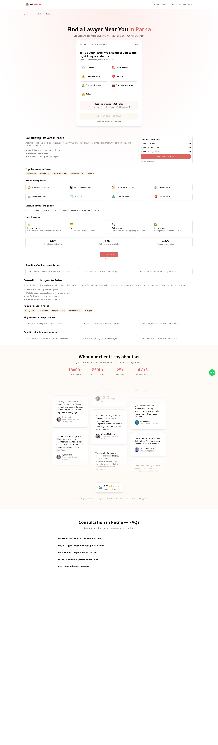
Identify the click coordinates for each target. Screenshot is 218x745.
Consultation (38, 14)
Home (156, 4)
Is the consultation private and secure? (78, 559)
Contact (173, 4)
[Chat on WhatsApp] (212, 372)
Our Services (184, 4)
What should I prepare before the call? (77, 552)
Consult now (109, 254)
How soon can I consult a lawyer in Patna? (79, 538)
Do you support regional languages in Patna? (81, 545)
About (164, 4)
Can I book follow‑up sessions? (73, 566)
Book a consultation (165, 156)
